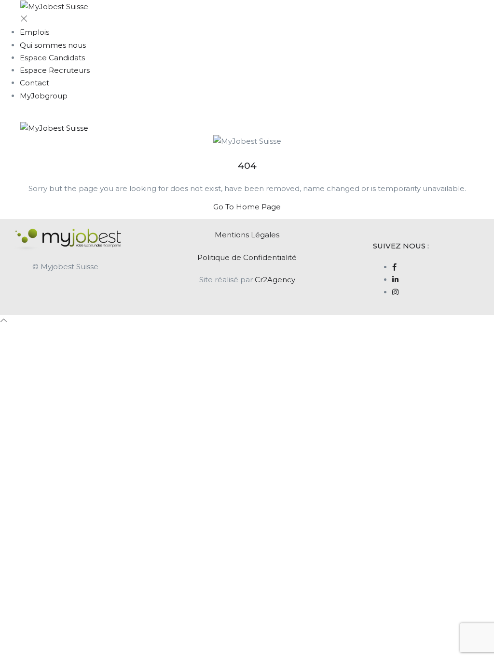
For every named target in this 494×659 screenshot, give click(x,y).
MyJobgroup (44, 95)
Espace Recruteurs (55, 70)
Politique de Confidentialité (247, 257)
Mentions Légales (247, 234)
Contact (34, 82)
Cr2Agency (275, 279)
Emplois (34, 32)
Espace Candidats (52, 57)
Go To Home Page (247, 206)
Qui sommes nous (53, 45)
